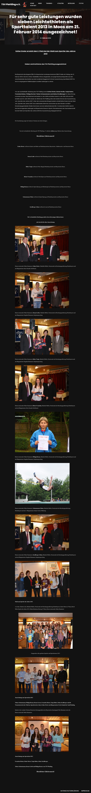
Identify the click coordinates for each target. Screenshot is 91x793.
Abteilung (71, 3)
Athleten (60, 3)
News (40, 3)
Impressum (85, 791)
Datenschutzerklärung (70, 791)
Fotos (81, 3)
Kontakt (33, 5)
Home (32, 3)
